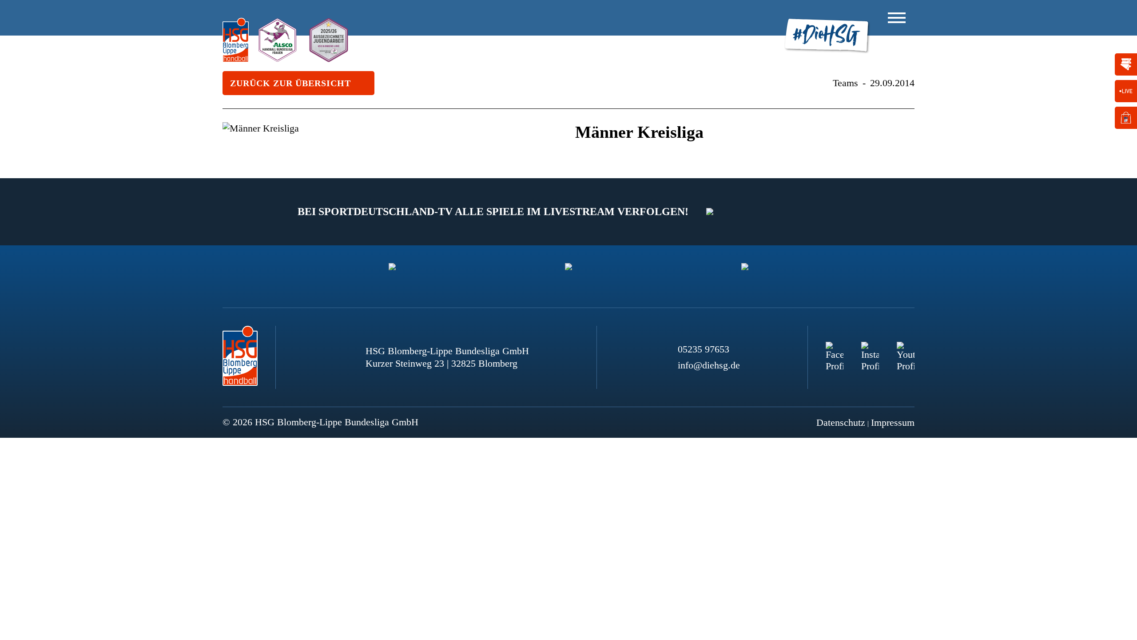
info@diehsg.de (709, 365)
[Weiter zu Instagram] (870, 351)
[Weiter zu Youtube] (905, 351)
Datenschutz (840, 422)
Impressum (892, 422)
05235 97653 (703, 349)
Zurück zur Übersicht (290, 83)
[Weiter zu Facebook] (834, 351)
